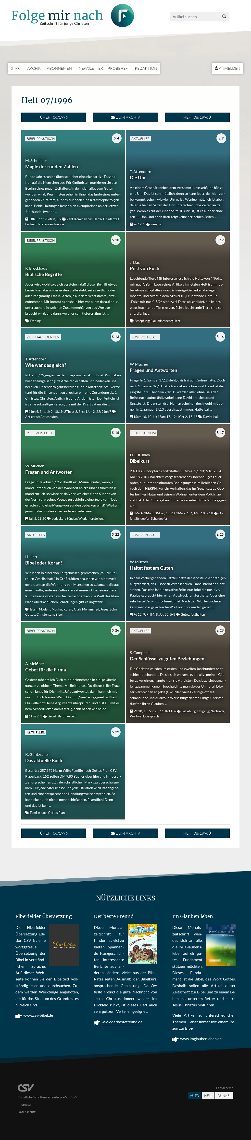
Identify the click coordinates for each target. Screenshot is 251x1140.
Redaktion (146, 68)
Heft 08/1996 (196, 117)
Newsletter (91, 68)
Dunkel (224, 1096)
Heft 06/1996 (55, 117)
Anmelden (229, 68)
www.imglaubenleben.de (201, 1038)
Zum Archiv (127, 117)
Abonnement (60, 68)
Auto (194, 1096)
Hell (208, 1096)
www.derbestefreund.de (122, 1021)
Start (16, 68)
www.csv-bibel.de (38, 1015)
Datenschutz (27, 1112)
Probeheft (119, 68)
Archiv (34, 68)
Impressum (25, 1104)
